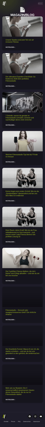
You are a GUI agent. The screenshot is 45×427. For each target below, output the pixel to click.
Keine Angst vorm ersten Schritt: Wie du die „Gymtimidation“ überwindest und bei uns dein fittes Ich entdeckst (22, 193)
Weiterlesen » (10, 47)
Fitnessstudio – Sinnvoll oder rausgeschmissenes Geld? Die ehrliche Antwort (21, 312)
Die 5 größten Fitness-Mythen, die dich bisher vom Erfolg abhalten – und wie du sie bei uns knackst (22, 273)
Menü (40, 3)
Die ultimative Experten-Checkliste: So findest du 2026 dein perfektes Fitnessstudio (20, 79)
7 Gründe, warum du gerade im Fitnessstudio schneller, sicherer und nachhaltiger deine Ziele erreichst (20, 118)
